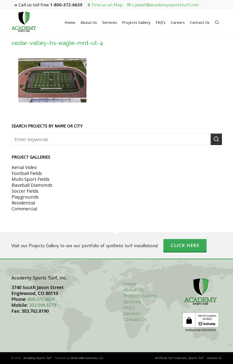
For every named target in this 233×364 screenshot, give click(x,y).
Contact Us (135, 319)
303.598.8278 (42, 305)
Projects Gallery (140, 296)
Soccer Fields (25, 191)
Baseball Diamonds (32, 185)
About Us (133, 290)
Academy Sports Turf (37, 358)
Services (132, 302)
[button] (216, 139)
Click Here (185, 245)
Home (129, 284)
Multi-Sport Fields (31, 179)
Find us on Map (107, 4)
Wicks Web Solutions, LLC (87, 358)
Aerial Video (24, 167)
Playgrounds (25, 197)
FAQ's (129, 307)
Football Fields (27, 173)
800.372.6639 (41, 299)
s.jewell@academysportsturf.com (165, 4)
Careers (131, 313)
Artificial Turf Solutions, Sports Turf (179, 358)
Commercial (24, 209)
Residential (23, 203)
